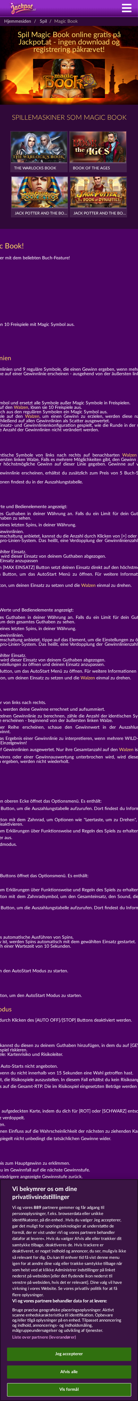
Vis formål (69, 1390)
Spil (43, 21)
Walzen (21, 407)
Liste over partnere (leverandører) (44, 1337)
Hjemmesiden (17, 21)
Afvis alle (69, 1372)
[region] (69, 1290)
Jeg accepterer (69, 1354)
